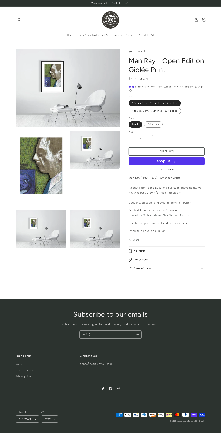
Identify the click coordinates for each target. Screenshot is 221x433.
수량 (131, 132)
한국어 (48, 419)
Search (19, 364)
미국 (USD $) (25, 419)
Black (135, 124)
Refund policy (23, 376)
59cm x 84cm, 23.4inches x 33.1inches (154, 103)
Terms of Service (25, 370)
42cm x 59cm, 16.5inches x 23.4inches (154, 111)
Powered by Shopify (196, 421)
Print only (153, 124)
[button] (19, 20)
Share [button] (136, 240)
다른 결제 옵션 (167, 169)
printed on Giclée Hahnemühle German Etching (159, 215)
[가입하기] (137, 334)
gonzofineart (182, 421)
